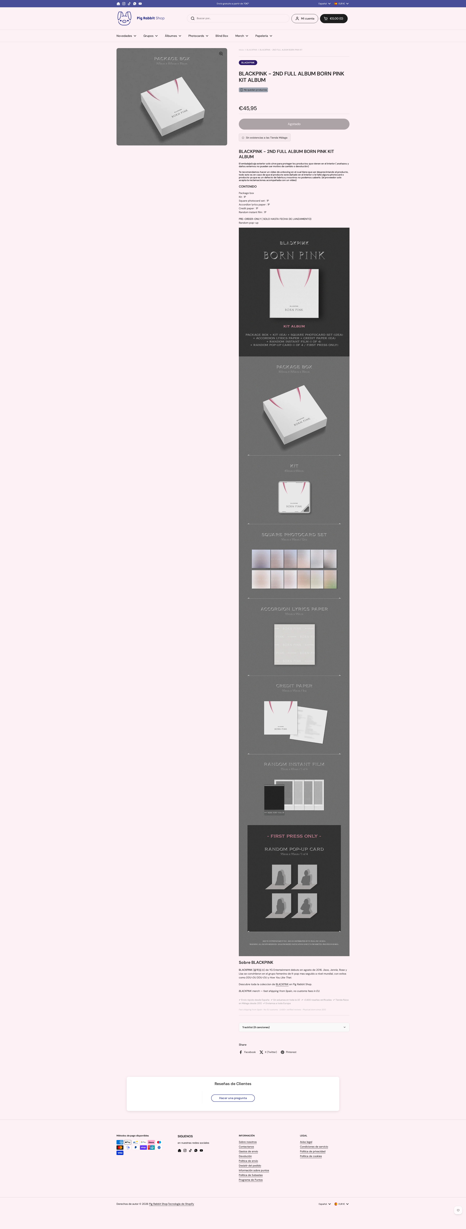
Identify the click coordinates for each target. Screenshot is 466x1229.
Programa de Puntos (251, 1179)
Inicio (241, 49)
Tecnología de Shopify (181, 1203)
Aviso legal (306, 1142)
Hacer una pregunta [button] (233, 1098)
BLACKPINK (252, 49)
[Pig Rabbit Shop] (140, 18)
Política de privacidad (312, 1151)
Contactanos (246, 1146)
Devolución (245, 1156)
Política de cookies (311, 1156)
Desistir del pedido (250, 1165)
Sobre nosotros (248, 1142)
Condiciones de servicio (314, 1146)
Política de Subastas (251, 1175)
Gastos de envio (248, 1151)
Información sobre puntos (254, 1170)
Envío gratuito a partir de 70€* (233, 4)
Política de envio (248, 1160)
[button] (334, 18)
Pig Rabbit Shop (158, 1203)
